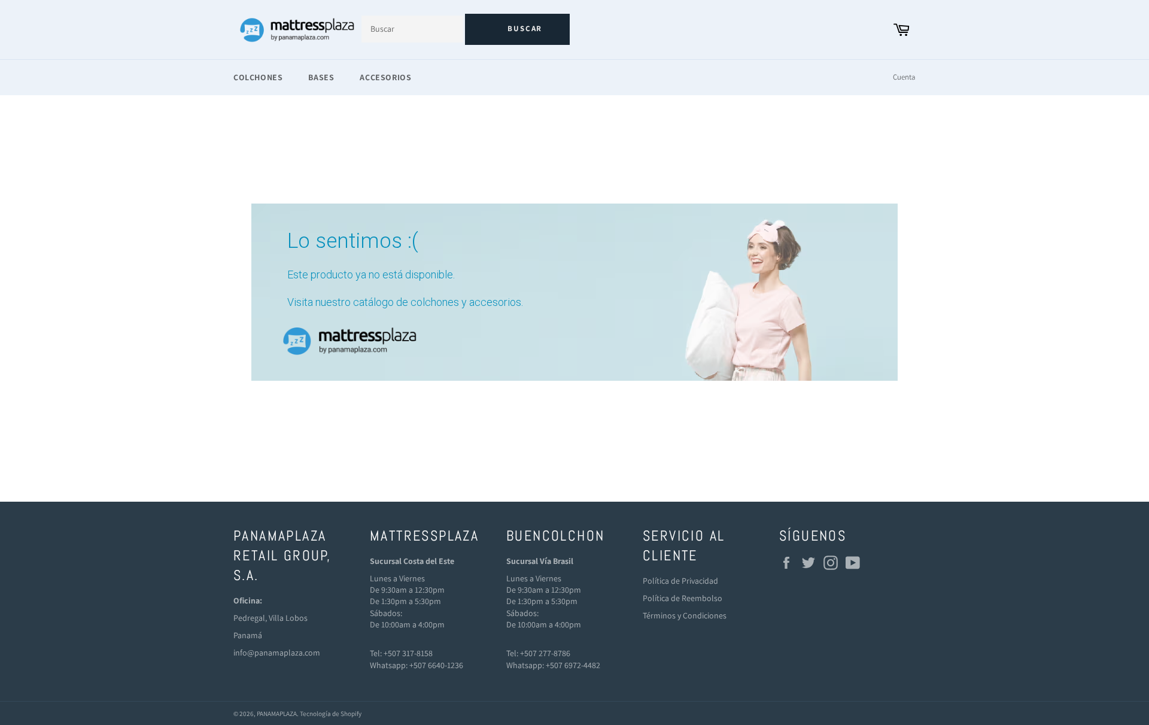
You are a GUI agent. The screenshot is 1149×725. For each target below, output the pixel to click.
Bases (321, 77)
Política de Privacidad (680, 580)
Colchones (257, 77)
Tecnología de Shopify (330, 713)
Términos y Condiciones (685, 615)
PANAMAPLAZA (277, 713)
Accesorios (385, 77)
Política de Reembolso (682, 598)
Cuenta (904, 77)
